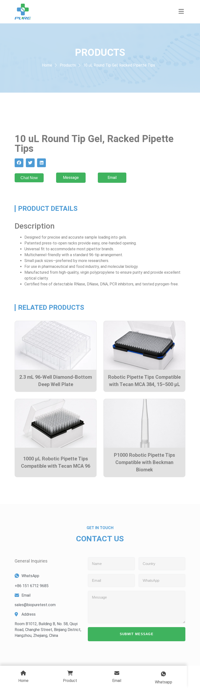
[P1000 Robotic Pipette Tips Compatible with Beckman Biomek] (144, 423)
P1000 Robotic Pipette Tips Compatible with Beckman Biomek (144, 462)
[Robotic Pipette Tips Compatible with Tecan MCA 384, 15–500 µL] (144, 345)
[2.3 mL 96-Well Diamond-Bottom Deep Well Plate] (55, 345)
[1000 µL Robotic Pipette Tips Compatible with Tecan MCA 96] (55, 423)
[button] (181, 11)
